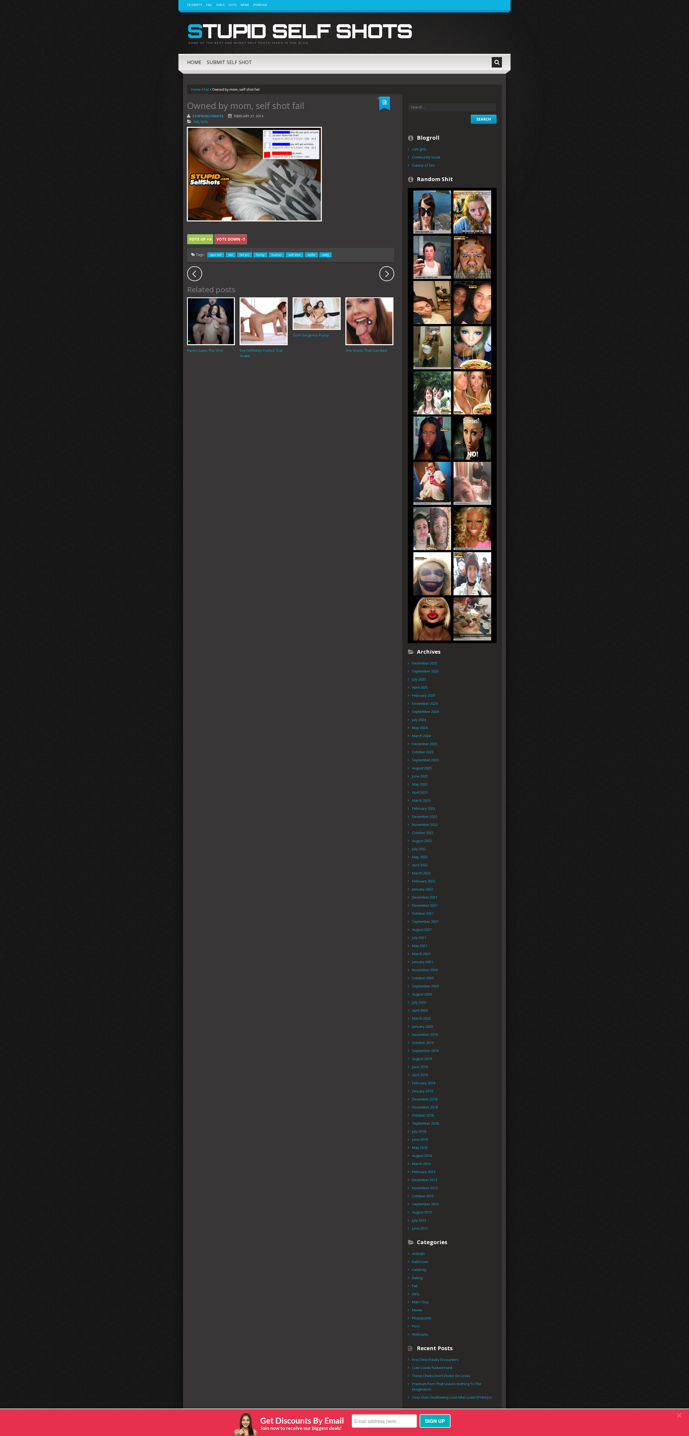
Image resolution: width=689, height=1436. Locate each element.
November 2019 (425, 1034)
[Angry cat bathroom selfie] (432, 482)
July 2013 (419, 1220)
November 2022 (425, 824)
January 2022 (422, 889)
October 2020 (423, 978)
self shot (295, 255)
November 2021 (425, 905)
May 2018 (419, 1147)
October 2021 (423, 913)
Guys (233, 5)
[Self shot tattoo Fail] (432, 528)
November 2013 (425, 1187)
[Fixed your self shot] (472, 347)
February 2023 (423, 808)
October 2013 (423, 1196)
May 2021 (419, 945)
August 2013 (422, 1212)
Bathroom (420, 1261)
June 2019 (420, 1066)
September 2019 (425, 1050)
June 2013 (420, 1228)
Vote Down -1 (230, 239)
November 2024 (425, 703)
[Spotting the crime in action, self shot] (432, 392)
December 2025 (424, 663)
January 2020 (422, 1026)
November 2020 (425, 969)
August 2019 (422, 1058)
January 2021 (422, 961)
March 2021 (421, 953)
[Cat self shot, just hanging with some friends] (472, 618)
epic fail (216, 255)
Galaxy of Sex (423, 165)
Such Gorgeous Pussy (311, 335)
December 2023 (424, 743)
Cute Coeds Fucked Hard (432, 1367)
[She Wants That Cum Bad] (369, 321)
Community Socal (426, 157)
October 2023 (423, 751)
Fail (209, 5)
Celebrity (194, 5)
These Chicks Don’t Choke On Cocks (441, 1375)
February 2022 (423, 881)
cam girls (419, 149)
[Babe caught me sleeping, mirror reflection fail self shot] (432, 302)
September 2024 (425, 711)
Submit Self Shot (229, 62)
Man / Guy (420, 1302)
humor (277, 255)
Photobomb (421, 1318)
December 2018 (424, 1099)
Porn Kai (260, 5)
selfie (311, 255)
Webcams (420, 1334)
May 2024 (419, 727)
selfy (325, 255)
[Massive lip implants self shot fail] (432, 618)
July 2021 (419, 937)
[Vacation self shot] (432, 211)
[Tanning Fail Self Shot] (472, 528)
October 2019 (423, 1042)
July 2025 (419, 679)
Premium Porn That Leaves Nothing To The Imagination (446, 1386)
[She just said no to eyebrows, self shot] (472, 437)
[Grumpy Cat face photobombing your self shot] (472, 573)
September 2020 (425, 986)
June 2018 (420, 1139)
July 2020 (419, 1002)
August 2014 (422, 1155)
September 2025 (425, 671)
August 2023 (422, 768)
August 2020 (422, 994)
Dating (417, 1277)
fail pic (244, 255)
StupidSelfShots (207, 116)
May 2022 (419, 856)
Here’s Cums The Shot (205, 350)
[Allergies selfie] (432, 256)
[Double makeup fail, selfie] (472, 302)
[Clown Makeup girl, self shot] (472, 211)
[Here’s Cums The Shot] (211, 321)
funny (260, 255)
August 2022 (422, 840)
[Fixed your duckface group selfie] (472, 392)
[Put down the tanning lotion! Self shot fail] (432, 437)
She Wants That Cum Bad (366, 350)
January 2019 (422, 1091)
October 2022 (423, 832)
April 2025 (420, 687)
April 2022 (420, 865)
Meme (245, 5)
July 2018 (419, 1131)
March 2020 (421, 1018)
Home (194, 62)
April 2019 (420, 1074)
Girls (220, 5)
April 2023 (420, 792)
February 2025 (423, 695)
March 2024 (421, 735)
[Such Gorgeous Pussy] (317, 313)
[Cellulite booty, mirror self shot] (472, 482)
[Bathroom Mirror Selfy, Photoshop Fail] (432, 347)
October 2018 (423, 1115)
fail (231, 255)
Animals (418, 1253)
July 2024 (419, 719)
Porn (416, 1326)
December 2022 (424, 816)
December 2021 (424, 897)
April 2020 (420, 1010)
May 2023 (419, 784)
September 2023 (425, 760)
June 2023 (420, 776)
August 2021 (422, 929)
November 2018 (425, 1107)
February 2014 (423, 1171)
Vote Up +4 (200, 239)
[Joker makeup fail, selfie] (432, 573)
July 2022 (419, 848)
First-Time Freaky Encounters (435, 1359)
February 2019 (423, 1082)
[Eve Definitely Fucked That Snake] (264, 321)
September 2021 (425, 921)
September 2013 (425, 1204)
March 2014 (421, 1163)
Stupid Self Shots (299, 30)
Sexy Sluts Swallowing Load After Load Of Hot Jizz (452, 1397)
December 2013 (424, 1179)
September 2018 (425, 1123)
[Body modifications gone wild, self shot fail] (472, 256)
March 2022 (421, 873)
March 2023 (421, 800)
